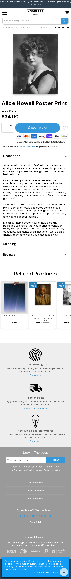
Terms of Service (35, 490)
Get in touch (35, 441)
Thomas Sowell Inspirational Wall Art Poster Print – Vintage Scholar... (42, 318)
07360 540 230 (37, 516)
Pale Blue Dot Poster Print (14, 316)
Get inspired (35, 375)
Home (4, 28)
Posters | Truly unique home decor (28, 28)
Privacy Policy (35, 482)
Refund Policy (35, 498)
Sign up (55, 460)
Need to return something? (35, 408)
